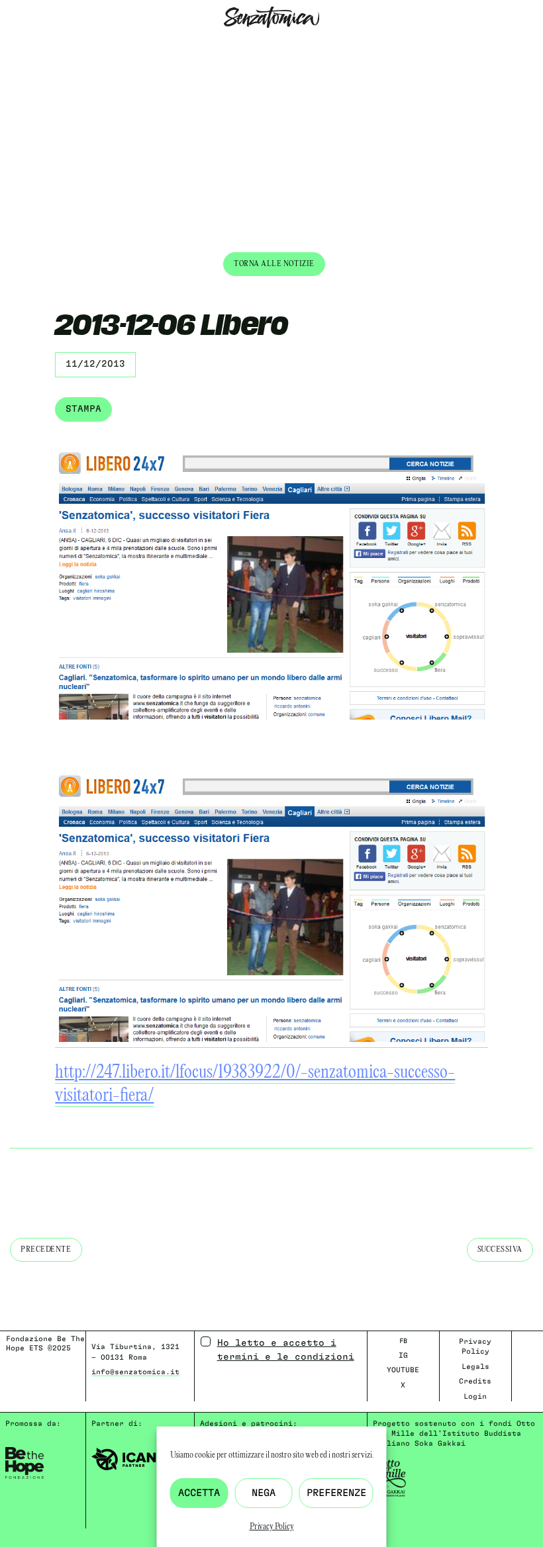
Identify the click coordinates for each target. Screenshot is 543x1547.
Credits (475, 1381)
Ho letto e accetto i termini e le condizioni (285, 1350)
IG (403, 1355)
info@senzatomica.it (135, 1372)
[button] (10, 45)
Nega (263, 1493)
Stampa (83, 409)
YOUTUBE (403, 1370)
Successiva (500, 1249)
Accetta (199, 1493)
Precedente (46, 1249)
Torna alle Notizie (274, 263)
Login (475, 1396)
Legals (475, 1366)
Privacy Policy (272, 1527)
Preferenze (336, 1493)
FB (403, 1341)
